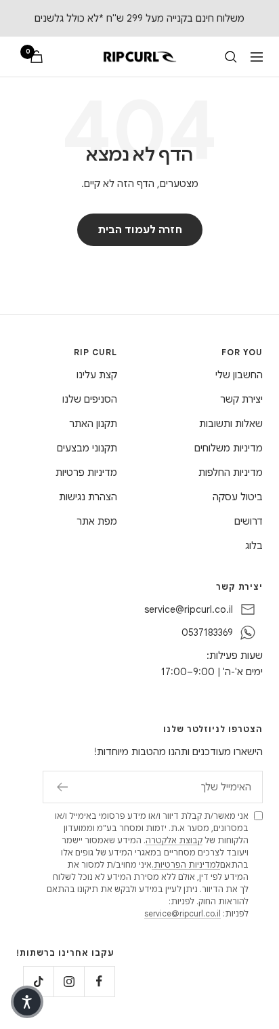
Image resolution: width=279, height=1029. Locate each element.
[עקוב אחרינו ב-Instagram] (68, 981)
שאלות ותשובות (231, 424)
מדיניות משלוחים (228, 448)
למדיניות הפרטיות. (186, 865)
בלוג (254, 546)
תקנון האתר (93, 424)
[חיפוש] (231, 57)
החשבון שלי (239, 375)
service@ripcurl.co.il (188, 609)
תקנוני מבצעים (87, 448)
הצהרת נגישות (88, 497)
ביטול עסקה (238, 497)
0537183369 (207, 632)
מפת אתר (97, 521)
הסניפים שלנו (89, 399)
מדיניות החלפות (230, 472)
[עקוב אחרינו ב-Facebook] (99, 981)
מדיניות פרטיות (86, 472)
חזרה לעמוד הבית (140, 230)
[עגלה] (36, 56)
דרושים (248, 521)
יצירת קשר (241, 399)
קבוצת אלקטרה (174, 840)
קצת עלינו (97, 375)
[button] (27, 1002)
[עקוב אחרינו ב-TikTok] (38, 981)
